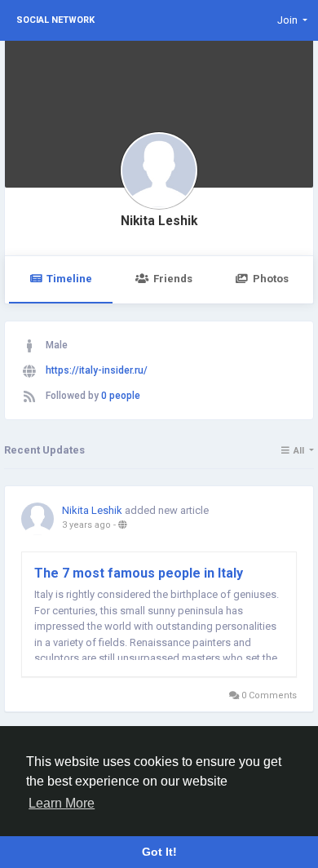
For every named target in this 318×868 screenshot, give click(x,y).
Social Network (55, 20)
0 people (120, 395)
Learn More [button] (62, 803)
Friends (172, 278)
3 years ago (86, 525)
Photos (271, 278)
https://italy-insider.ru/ (97, 370)
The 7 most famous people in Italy (138, 573)
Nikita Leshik (159, 221)
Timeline (69, 278)
